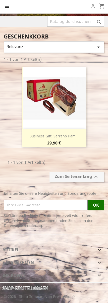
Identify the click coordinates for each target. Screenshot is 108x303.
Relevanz (54, 47)
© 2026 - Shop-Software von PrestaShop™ (40, 296)
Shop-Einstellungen (25, 288)
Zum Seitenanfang (77, 177)
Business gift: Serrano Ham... (54, 136)
